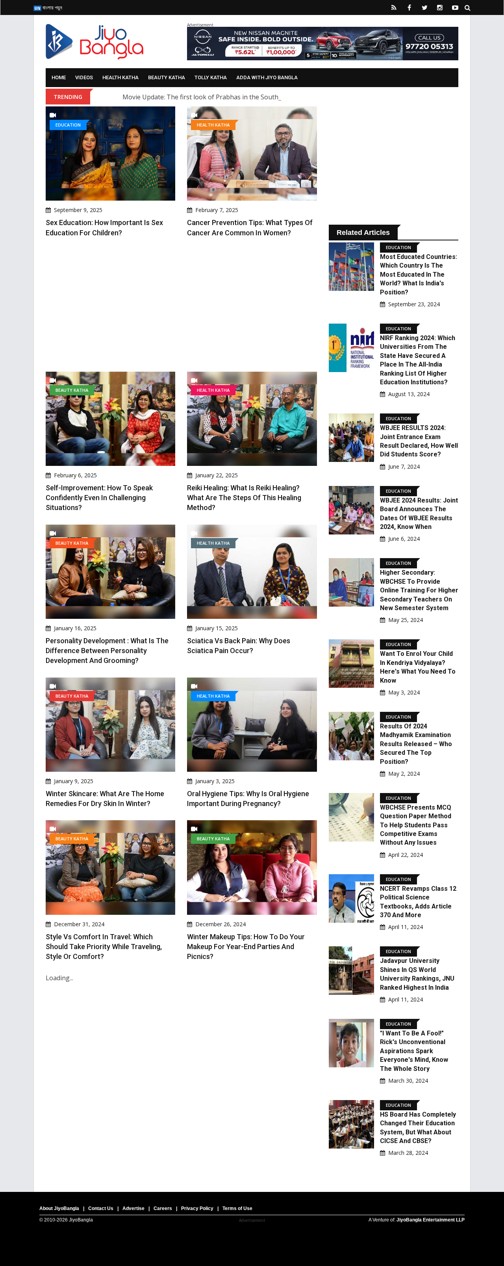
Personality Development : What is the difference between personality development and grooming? (107, 651)
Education (68, 125)
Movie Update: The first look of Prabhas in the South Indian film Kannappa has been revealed (260, 97)
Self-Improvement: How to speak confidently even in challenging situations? (99, 498)
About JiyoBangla (59, 1208)
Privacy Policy (197, 1208)
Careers (163, 1208)
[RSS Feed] (394, 7)
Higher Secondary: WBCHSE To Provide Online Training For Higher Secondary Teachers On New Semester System (419, 590)
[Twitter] (424, 7)
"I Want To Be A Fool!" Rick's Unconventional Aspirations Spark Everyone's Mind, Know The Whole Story (414, 1051)
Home (59, 77)
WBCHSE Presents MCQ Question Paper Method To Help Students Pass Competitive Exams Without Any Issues (415, 825)
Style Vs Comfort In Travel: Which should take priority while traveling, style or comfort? (104, 947)
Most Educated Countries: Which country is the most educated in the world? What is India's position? (418, 274)
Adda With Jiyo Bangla (267, 77)
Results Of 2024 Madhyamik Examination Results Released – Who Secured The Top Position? (416, 743)
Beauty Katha (166, 77)
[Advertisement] (181, 304)
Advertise (133, 1208)
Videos (84, 77)
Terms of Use (237, 1208)
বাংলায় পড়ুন (51, 7)
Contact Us (100, 1208)
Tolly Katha (211, 77)
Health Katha (120, 77)
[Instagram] (440, 7)
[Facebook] (409, 7)
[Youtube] (455, 7)
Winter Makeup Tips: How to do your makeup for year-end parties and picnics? (246, 947)
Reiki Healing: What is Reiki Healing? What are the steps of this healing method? (244, 498)
